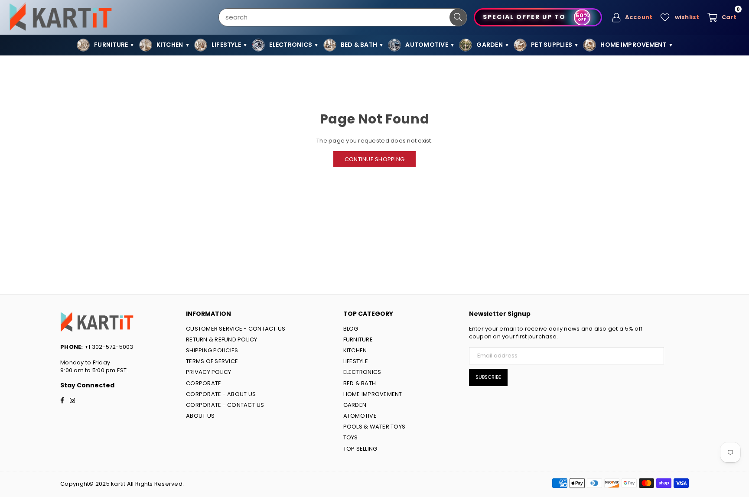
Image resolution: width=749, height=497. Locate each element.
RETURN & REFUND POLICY (221, 339)
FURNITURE (358, 339)
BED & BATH (359, 383)
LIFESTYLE (355, 361)
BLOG (350, 329)
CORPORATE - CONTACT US (225, 405)
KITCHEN (355, 350)
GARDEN (355, 405)
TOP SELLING (360, 449)
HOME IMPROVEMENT (372, 394)
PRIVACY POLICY (208, 372)
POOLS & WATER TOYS (374, 426)
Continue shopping (374, 159)
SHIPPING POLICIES (212, 350)
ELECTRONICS (362, 372)
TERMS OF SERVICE (212, 361)
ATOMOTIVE (360, 416)
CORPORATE (203, 383)
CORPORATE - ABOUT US (221, 394)
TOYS (350, 437)
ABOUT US (200, 416)
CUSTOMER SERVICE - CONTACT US (236, 329)
